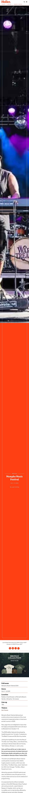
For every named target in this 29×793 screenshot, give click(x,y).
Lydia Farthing (15, 487)
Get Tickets (4, 710)
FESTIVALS (9, 4)
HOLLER (3, 4)
